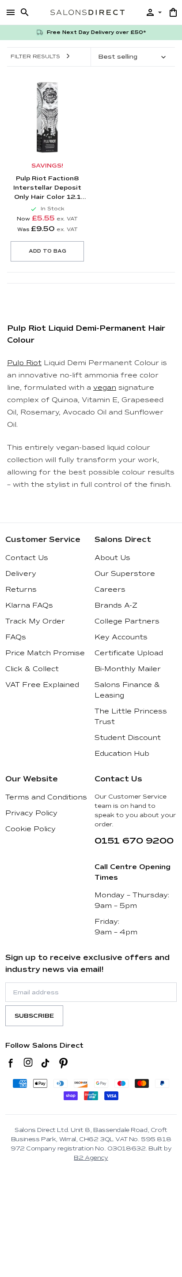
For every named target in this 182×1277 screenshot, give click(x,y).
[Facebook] (10, 1063)
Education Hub (122, 753)
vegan (104, 387)
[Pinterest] (63, 1063)
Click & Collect (32, 669)
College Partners (127, 621)
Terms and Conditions (46, 797)
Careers (110, 589)
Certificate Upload (129, 653)
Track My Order (35, 621)
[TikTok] (45, 1063)
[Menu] (10, 12)
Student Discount (128, 737)
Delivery (20, 573)
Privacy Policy (31, 813)
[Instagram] (28, 1063)
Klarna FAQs (29, 605)
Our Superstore (125, 573)
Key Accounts (121, 637)
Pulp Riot (24, 362)
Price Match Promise (45, 653)
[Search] (24, 12)
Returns (21, 589)
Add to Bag (47, 251)
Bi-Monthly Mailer (128, 669)
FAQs (15, 637)
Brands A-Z (116, 605)
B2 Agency (91, 1157)
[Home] (87, 12)
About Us (112, 557)
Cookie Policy (30, 829)
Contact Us (26, 557)
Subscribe (34, 1015)
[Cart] (173, 12)
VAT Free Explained (42, 684)
